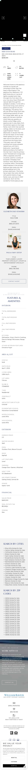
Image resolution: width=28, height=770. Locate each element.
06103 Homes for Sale (12, 600)
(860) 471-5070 (14, 223)
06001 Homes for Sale (12, 623)
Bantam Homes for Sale (13, 581)
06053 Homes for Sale (12, 608)
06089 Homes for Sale (12, 627)
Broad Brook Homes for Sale (14, 558)
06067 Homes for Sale (12, 609)
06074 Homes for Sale (12, 625)
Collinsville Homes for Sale (14, 552)
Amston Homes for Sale (13, 563)
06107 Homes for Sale (12, 604)
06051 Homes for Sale (12, 613)
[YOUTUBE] (18, 740)
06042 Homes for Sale (12, 631)
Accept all (14, 765)
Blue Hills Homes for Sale (13, 548)
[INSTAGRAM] (14, 740)
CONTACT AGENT (14, 281)
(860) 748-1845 (14, 268)
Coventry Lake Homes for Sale (15, 567)
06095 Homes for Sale (12, 617)
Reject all (14, 757)
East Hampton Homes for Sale (15, 560)
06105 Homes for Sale (12, 602)
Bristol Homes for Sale (12, 554)
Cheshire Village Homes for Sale (15, 569)
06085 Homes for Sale (12, 634)
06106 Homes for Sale (12, 598)
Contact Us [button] (9, 682)
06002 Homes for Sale (12, 611)
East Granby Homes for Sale (14, 556)
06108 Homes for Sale (12, 606)
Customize (14, 761)
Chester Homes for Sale (13, 577)
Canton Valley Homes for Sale (15, 550)
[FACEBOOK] (10, 740)
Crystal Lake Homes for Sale (14, 571)
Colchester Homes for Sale (14, 573)
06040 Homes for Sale (12, 629)
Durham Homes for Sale (13, 565)
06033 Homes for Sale (12, 619)
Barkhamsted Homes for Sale (15, 561)
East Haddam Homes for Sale (14, 575)
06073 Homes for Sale (12, 632)
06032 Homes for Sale (12, 615)
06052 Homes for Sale (12, 621)
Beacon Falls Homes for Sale (14, 583)
